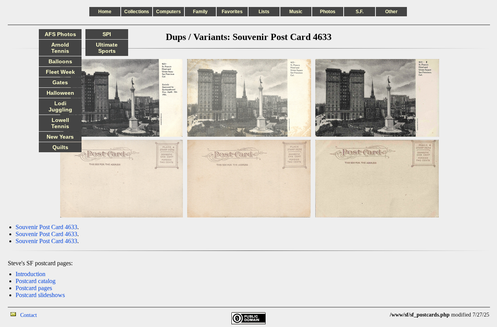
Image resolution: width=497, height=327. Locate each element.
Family (200, 11)
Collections (136, 11)
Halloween (60, 93)
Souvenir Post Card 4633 (46, 227)
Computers (168, 11)
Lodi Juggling (60, 106)
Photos (327, 11)
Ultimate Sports (107, 48)
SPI (107, 34)
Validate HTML (54, 315)
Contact (28, 315)
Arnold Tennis (60, 48)
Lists (264, 11)
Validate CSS (375, 315)
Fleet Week (60, 72)
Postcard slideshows (40, 295)
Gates (60, 82)
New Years (60, 137)
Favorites (232, 11)
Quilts (60, 147)
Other (391, 11)
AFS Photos (60, 34)
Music (295, 11)
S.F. (359, 11)
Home (104, 11)
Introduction (30, 274)
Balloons (60, 61)
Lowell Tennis (60, 123)
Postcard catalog (36, 281)
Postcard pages (34, 288)
